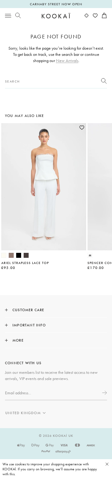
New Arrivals (67, 60)
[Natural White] (3, 255)
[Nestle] (11, 255)
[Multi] (89, 255)
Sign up (104, 392)
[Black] (18, 255)
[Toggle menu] (8, 15)
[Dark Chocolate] (26, 255)
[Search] (18, 15)
